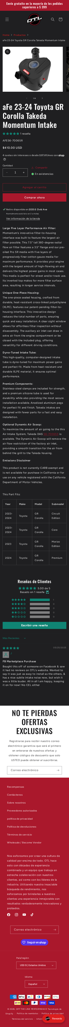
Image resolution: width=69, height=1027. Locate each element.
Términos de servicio (19, 834)
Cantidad (8, 165)
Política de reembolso (27, 1013)
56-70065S (51, 434)
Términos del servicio (22, 1019)
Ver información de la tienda (23, 218)
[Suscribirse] (58, 770)
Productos (19, 35)
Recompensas (15, 786)
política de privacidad (20, 818)
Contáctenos (15, 794)
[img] (11, 648)
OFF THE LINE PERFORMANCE (32, 1009)
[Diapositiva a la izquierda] (27, 98)
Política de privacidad (52, 1013)
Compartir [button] (41, 167)
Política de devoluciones (21, 826)
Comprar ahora (34, 197)
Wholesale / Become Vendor (24, 842)
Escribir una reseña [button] (34, 625)
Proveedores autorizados (22, 810)
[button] (7, 19)
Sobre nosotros (16, 802)
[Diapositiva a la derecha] (42, 98)
